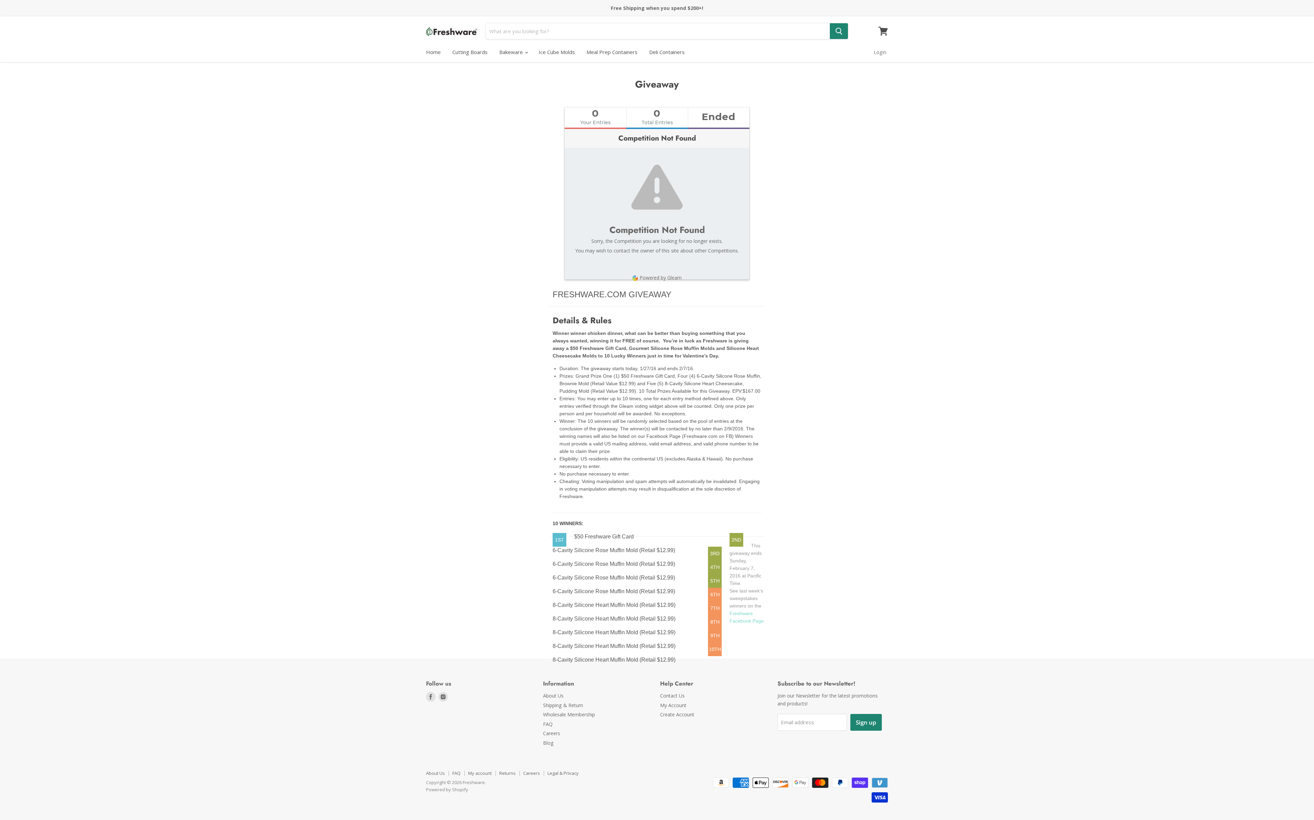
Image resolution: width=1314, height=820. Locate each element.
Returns (507, 773)
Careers (551, 733)
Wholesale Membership (569, 714)
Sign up (866, 722)
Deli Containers (667, 52)
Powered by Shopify (447, 789)
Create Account (677, 714)
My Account (673, 705)
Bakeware (511, 52)
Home (433, 52)
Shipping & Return (563, 705)
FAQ (548, 724)
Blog (548, 743)
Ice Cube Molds (557, 52)
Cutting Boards (470, 52)
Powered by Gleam (661, 277)
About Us (553, 695)
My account (480, 773)
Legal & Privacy (563, 773)
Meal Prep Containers (612, 52)
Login (880, 52)
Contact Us (672, 695)
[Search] (839, 31)
